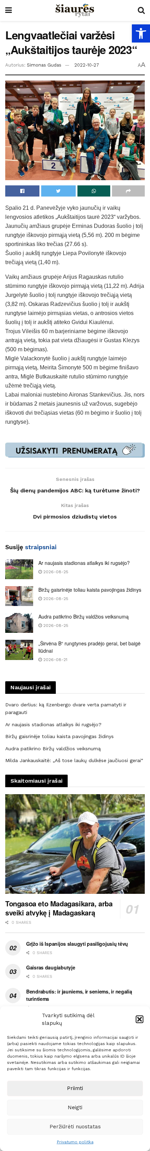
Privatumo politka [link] (75, 1142)
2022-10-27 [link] (86, 65)
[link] (141, 33)
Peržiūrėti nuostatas (75, 1126)
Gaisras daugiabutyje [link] (50, 967)
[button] (139, 1019)
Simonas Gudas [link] (44, 65)
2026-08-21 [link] (54, 659)
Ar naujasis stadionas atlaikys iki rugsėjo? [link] (84, 562)
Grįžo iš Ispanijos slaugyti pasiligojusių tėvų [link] (77, 943)
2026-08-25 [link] (55, 571)
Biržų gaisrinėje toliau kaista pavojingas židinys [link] (89, 589)
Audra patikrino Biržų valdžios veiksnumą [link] (83, 616)
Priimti (75, 1088)
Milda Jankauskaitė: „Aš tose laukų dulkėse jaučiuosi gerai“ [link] (74, 760)
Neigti (75, 1107)
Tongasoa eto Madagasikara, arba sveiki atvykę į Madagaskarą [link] (59, 908)
